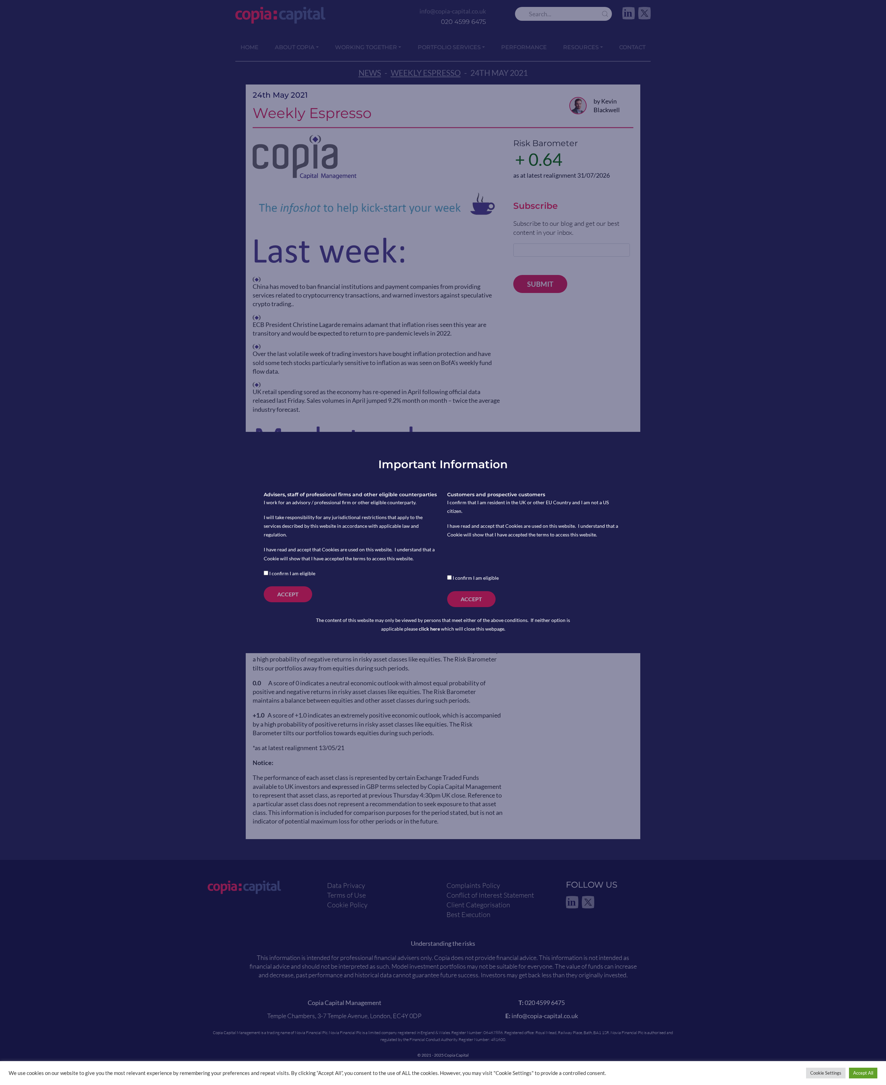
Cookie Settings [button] (825, 1073)
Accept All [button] (863, 1073)
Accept (288, 594)
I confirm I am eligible (291, 573)
